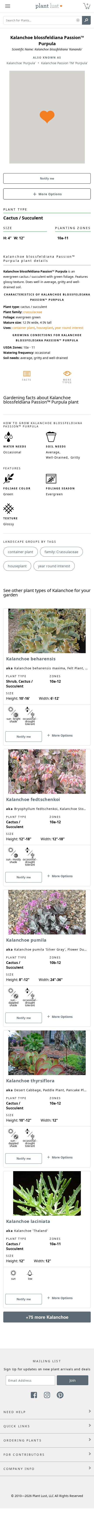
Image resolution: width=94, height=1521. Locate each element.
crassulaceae (32, 312)
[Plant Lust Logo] (49, 6)
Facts (26, 379)
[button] (78, 20)
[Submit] (86, 20)
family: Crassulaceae (61, 551)
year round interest (69, 328)
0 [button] (87, 4)
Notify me (47, 178)
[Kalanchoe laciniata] (47, 1232)
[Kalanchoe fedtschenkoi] (47, 810)
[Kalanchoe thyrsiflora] (47, 1091)
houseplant (45, 328)
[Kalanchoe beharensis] (47, 669)
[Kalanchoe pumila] (47, 950)
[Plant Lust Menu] (8, 6)
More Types (67, 381)
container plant (23, 328)
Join (73, 1380)
